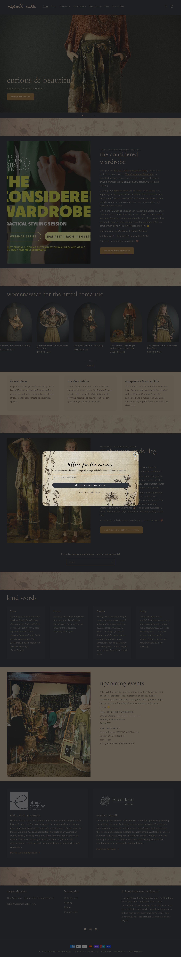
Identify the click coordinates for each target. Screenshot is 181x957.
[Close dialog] (135, 454)
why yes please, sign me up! (90, 485)
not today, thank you (90, 492)
